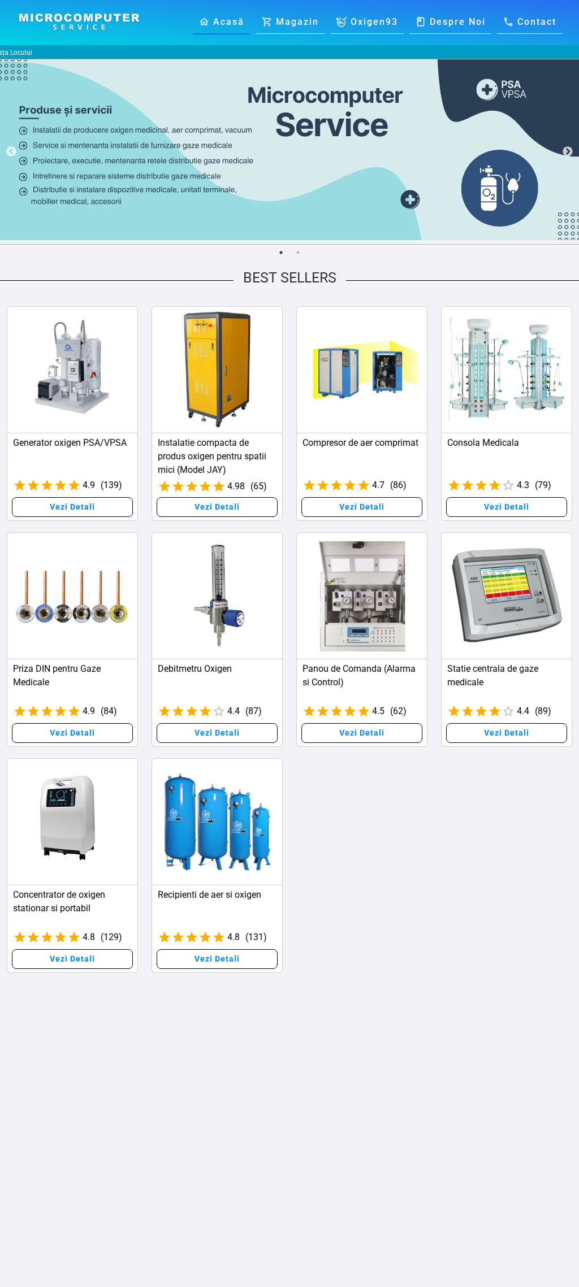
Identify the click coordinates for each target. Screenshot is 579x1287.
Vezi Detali (72, 506)
